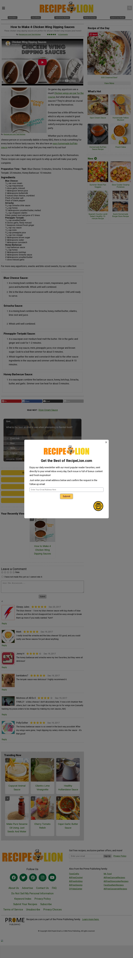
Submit (66, 496)
